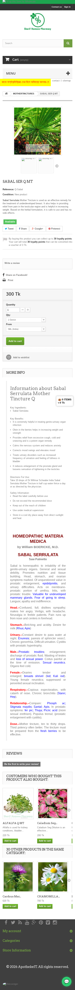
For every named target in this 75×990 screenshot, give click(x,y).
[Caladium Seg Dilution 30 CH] (52, 803)
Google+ (38, 228)
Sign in (67, 7)
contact (56, 80)
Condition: (8, 194)
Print (10, 280)
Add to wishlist (20, 357)
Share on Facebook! (16, 275)
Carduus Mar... (12, 896)
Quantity (10, 304)
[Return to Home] (6, 94)
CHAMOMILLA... (48, 896)
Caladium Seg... (47, 823)
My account (12, 931)
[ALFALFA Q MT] (18, 803)
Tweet (10, 228)
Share (23, 228)
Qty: (8, 315)
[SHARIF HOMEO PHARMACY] (37, 22)
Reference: (8, 189)
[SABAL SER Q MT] (28, 165)
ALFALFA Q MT (13, 823)
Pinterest (55, 228)
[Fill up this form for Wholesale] (37, 2)
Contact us (57, 7)
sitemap (67, 80)
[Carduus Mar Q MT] (18, 876)
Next (57, 166)
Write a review (12, 263)
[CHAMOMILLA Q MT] (52, 876)
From (9, 324)
